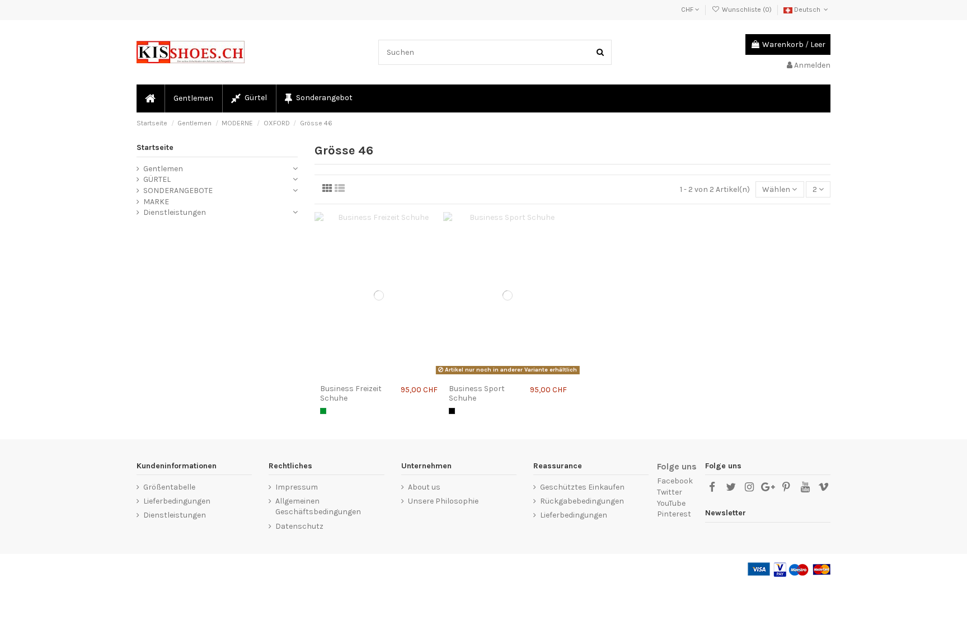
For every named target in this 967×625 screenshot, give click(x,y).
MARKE (156, 201)
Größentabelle (169, 487)
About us (424, 487)
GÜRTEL (157, 179)
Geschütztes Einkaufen (582, 487)
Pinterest (674, 514)
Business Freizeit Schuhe (351, 393)
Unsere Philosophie (443, 501)
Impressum (296, 487)
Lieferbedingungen (176, 501)
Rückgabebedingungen (582, 501)
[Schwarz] (452, 411)
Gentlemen (163, 168)
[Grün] (323, 411)
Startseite (155, 147)
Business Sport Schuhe (477, 393)
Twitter (669, 492)
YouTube (671, 503)
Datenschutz (299, 526)
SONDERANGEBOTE (178, 190)
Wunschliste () (746, 9)
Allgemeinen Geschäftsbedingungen (318, 506)
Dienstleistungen (174, 212)
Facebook (675, 481)
